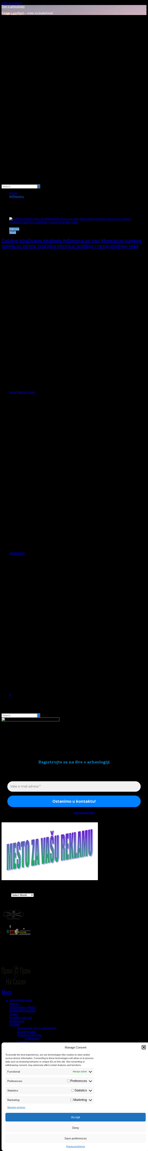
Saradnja (23, 1042)
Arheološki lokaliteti (22, 1010)
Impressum (32, 1038)
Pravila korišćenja (75, 1146)
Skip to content (12, 3)
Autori (13, 1014)
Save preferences (75, 1138)
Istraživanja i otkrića (22, 1007)
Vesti (12, 232)
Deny (75, 1127)
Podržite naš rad (20, 1017)
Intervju (14, 229)
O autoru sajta (26, 1031)
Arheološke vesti (20, 1000)
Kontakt (14, 1024)
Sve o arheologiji (13, 6)
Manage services (16, 1107)
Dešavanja (16, 1021)
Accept (75, 1117)
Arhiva (6, 895)
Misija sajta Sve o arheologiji (36, 1028)
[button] (144, 1047)
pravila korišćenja (84, 812)
